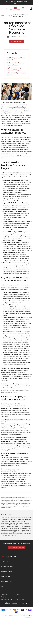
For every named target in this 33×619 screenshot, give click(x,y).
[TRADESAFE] (9, 557)
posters (19, 340)
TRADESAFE (20, 615)
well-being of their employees (17, 107)
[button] (2, 8)
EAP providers (14, 307)
